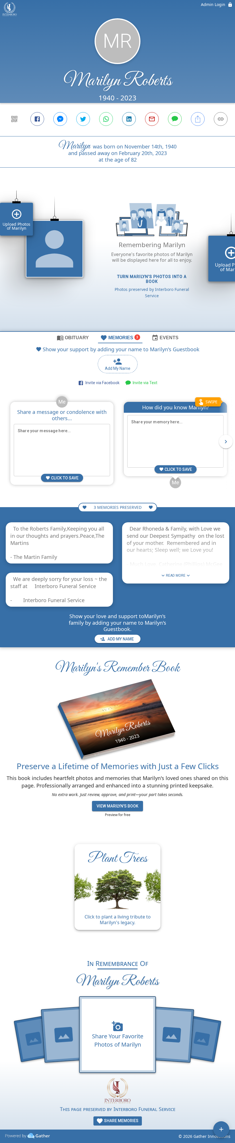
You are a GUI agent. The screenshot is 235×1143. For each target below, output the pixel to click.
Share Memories (120, 1120)
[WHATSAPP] (106, 119)
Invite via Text (144, 382)
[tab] (72, 337)
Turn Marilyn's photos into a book (152, 279)
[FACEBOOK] (37, 119)
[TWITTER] (83, 119)
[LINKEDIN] (129, 119)
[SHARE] (198, 119)
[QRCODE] (14, 119)
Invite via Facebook (102, 382)
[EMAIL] (152, 119)
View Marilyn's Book (117, 806)
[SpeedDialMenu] (221, 1129)
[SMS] (175, 119)
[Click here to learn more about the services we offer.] (117, 1091)
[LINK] (221, 119)
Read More (175, 576)
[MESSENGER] (60, 119)
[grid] (117, 259)
